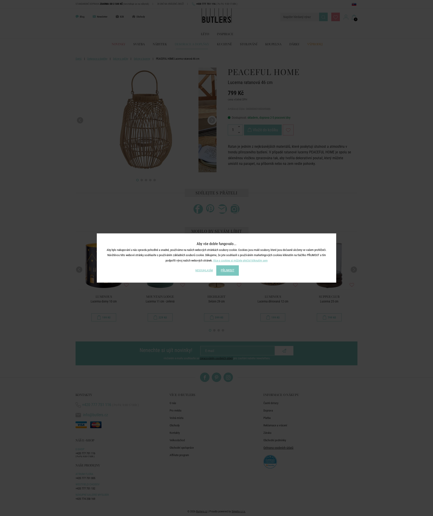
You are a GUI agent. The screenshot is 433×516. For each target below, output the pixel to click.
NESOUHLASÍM (204, 270)
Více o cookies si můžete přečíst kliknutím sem (240, 260)
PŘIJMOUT (227, 270)
